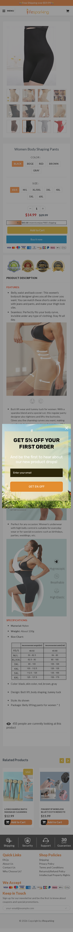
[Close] (66, 428)
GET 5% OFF (36, 486)
